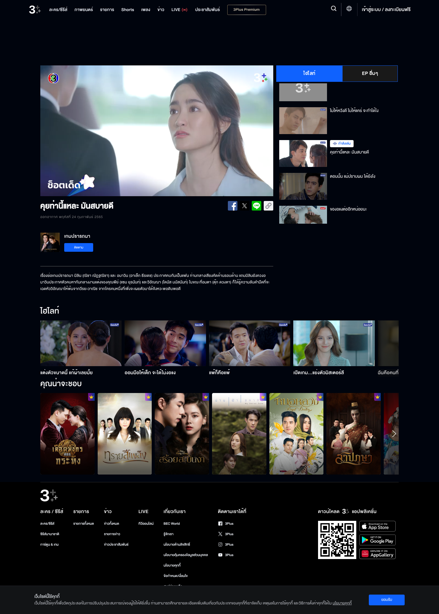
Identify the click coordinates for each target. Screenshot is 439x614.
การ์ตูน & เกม (49, 544)
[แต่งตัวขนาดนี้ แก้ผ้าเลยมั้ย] (81, 343)
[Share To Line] (256, 206)
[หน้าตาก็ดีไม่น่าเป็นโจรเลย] (296, 433)
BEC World (172, 523)
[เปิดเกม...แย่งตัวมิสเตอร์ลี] (334, 343)
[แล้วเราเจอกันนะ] (239, 433)
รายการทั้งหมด (83, 523)
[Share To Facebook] (232, 206)
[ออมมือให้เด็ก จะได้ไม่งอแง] (165, 343)
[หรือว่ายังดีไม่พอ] (182, 433)
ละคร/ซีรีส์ (47, 523)
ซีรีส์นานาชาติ (49, 534)
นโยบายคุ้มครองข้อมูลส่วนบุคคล (186, 555)
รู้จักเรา (169, 534)
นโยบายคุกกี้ (172, 565)
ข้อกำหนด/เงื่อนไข (176, 576)
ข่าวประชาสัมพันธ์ (116, 544)
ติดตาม (78, 247)
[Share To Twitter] (244, 206)
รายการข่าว (112, 534)
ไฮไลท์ (309, 73)
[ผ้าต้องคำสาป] (353, 433)
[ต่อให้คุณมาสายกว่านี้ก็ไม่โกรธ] (125, 433)
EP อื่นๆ (370, 73)
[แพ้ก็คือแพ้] (250, 343)
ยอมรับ (386, 600)
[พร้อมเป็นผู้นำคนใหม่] (67, 433)
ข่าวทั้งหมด (111, 523)
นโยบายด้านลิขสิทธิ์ (177, 544)
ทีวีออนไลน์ (146, 523)
